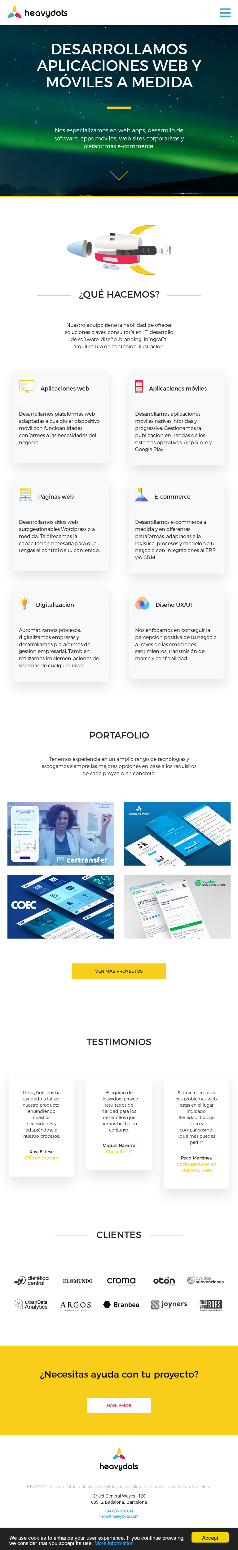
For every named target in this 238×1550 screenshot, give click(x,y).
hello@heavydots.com (119, 1516)
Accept (210, 1537)
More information (114, 1543)
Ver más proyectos (119, 971)
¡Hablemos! (119, 1405)
